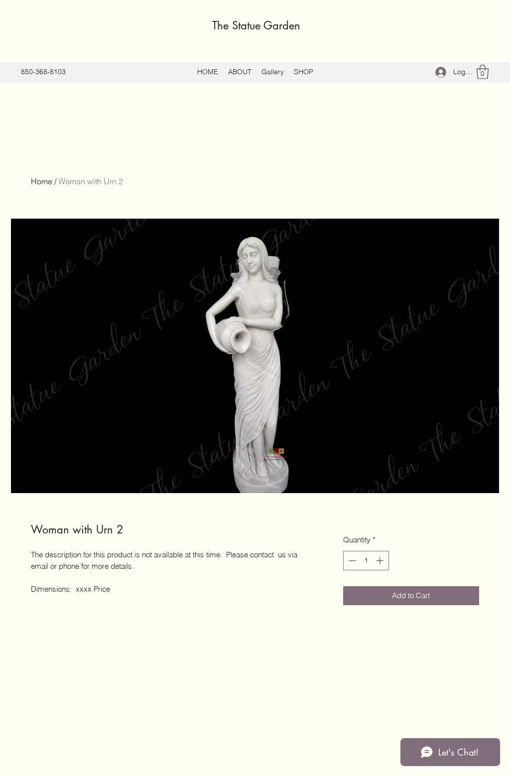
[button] (483, 72)
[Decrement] (351, 560)
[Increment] (380, 560)
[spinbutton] (366, 560)
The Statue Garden (256, 25)
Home (41, 181)
